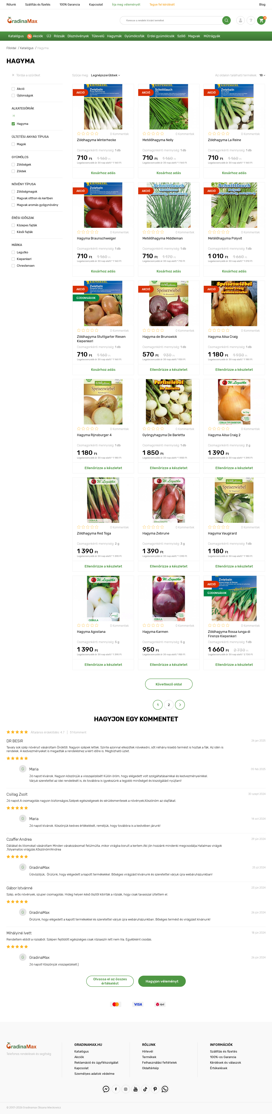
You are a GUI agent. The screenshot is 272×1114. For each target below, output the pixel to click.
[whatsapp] (165, 1089)
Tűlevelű (98, 36)
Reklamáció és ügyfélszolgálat (96, 1062)
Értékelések (218, 1068)
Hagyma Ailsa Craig (223, 337)
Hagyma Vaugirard (222, 533)
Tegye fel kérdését (162, 4)
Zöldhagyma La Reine (224, 140)
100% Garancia (70, 4)
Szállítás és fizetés (37, 4)
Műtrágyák (212, 36)
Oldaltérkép (150, 1068)
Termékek (149, 1057)
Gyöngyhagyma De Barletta (163, 435)
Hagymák (114, 36)
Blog (262, 4)
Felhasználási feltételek (159, 1062)
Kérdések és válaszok (225, 1062)
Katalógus (16, 36)
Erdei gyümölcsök (160, 36)
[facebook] (116, 1089)
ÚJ (49, 36)
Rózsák (59, 36)
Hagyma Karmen (155, 632)
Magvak (194, 36)
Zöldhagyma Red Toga (94, 533)
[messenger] (106, 1089)
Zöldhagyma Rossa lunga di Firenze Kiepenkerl (229, 634)
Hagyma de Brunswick (159, 337)
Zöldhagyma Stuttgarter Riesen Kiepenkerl (101, 339)
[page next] (180, 705)
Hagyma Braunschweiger (96, 238)
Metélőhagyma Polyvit (225, 238)
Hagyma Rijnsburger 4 (94, 435)
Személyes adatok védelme (94, 1073)
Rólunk (11, 4)
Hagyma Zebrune (155, 533)
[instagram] (125, 1089)
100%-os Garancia (223, 1057)
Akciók (38, 36)
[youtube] (135, 1089)
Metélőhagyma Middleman (162, 238)
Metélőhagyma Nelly (157, 140)
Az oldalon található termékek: (236, 75)
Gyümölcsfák (135, 36)
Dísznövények (78, 36)
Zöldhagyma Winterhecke (96, 140)
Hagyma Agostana (91, 632)
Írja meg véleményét (126, 4)
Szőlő (181, 36)
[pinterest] (155, 1089)
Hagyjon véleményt (162, 981)
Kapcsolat (96, 4)
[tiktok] (145, 1089)
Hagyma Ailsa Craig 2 (224, 435)
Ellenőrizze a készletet (168, 369)
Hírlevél (147, 1051)
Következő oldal (169, 684)
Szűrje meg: (80, 75)
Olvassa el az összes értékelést (110, 981)
